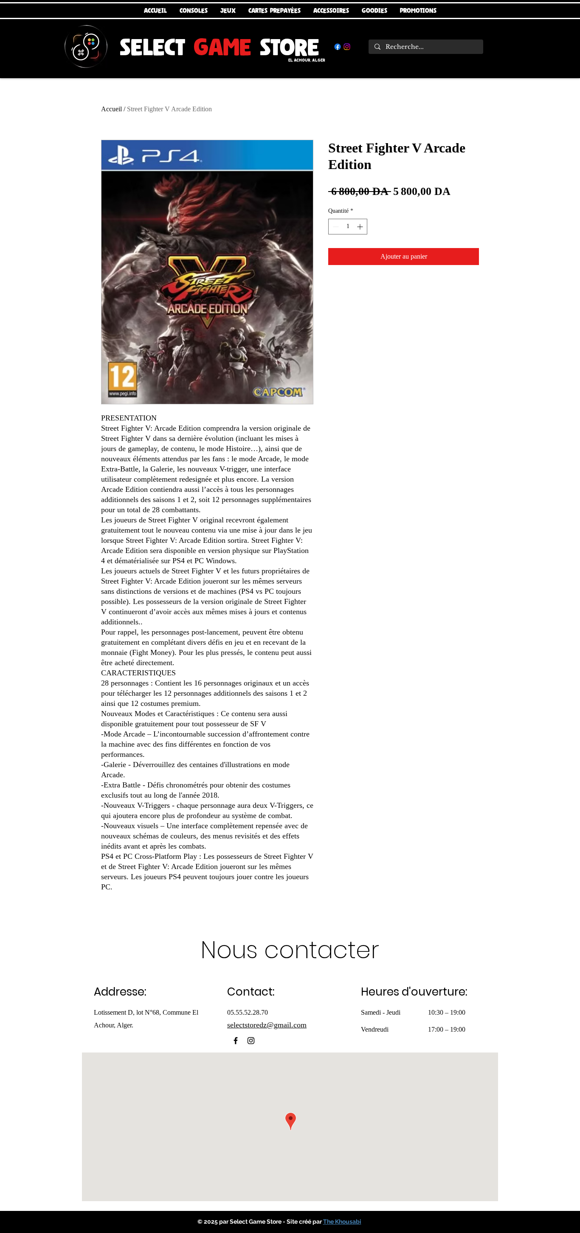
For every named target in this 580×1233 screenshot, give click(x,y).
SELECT (157, 46)
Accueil (111, 109)
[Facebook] (337, 46)
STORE (285, 46)
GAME (222, 46)
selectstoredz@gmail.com (267, 1025)
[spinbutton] (347, 226)
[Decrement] (334, 226)
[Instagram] (347, 46)
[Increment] (360, 226)
